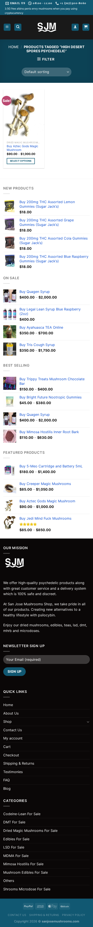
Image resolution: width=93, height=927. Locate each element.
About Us (11, 713)
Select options (21, 160)
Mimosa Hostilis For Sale (23, 864)
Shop (7, 721)
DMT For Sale (14, 822)
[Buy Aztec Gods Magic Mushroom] (23, 114)
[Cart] (86, 27)
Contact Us (12, 730)
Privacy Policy (73, 915)
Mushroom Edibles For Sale (25, 872)
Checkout (11, 755)
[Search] (17, 27)
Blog (7, 788)
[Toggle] (88, 721)
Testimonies (13, 772)
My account (12, 738)
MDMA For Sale (16, 856)
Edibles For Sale (16, 839)
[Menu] (7, 27)
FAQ (6, 780)
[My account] (75, 27)
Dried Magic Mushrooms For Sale (30, 830)
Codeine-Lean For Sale (21, 814)
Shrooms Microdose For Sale (26, 889)
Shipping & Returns (18, 763)
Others (8, 880)
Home (13, 47)
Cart (7, 746)
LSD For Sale (13, 847)
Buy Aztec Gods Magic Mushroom (22, 148)
